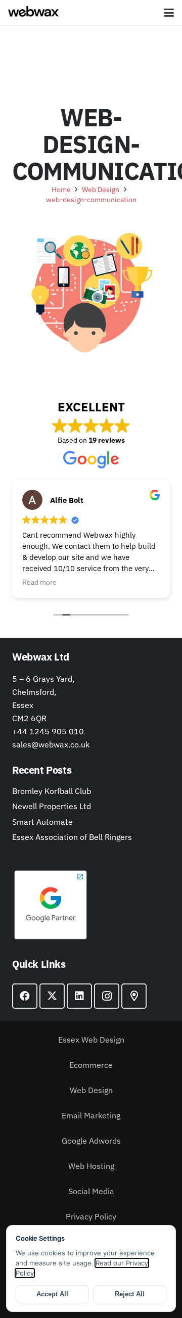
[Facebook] (24, 996)
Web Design (91, 1090)
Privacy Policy (91, 1216)
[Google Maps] (134, 996)
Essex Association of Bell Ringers (72, 837)
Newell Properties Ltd (51, 806)
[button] (168, 13)
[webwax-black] (33, 13)
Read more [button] (39, 582)
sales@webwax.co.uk (50, 744)
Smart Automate (42, 822)
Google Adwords (91, 1141)
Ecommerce (91, 1065)
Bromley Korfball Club (51, 791)
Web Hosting (91, 1166)
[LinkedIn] (79, 996)
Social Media (91, 1191)
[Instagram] (106, 996)
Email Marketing (91, 1115)
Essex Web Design (91, 1039)
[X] (52, 996)
